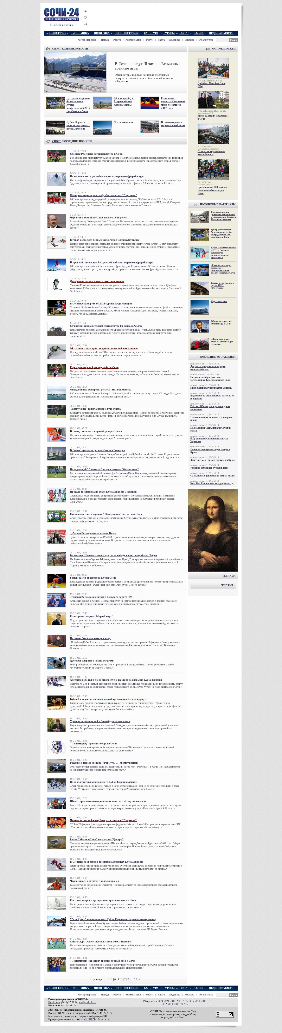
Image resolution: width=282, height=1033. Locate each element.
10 (135, 979)
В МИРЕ (199, 33)
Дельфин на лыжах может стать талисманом (97, 281)
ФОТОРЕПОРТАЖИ (224, 48)
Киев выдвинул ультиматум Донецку (211, 387)
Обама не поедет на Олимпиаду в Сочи (221, 322)
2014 (197, 1001)
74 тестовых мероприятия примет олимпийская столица (104, 348)
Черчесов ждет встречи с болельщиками (94, 880)
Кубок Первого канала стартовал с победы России (78, 125)
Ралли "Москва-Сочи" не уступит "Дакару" (96, 839)
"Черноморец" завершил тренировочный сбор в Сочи (102, 960)
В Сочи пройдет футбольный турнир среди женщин (101, 303)
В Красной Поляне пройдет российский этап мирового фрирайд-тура (111, 262)
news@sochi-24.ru (69, 1005)
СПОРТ (184, 33)
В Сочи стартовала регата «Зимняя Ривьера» (97, 450)
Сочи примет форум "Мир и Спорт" (91, 616)
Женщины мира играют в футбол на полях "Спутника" (103, 195)
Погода (105, 39)
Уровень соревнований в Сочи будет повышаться (100, 721)
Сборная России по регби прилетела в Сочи (96, 153)
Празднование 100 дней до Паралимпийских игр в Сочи (212, 190)
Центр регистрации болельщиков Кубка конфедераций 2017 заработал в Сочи (221, 233)
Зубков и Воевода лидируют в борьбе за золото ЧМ (101, 596)
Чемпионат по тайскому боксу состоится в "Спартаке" (103, 820)
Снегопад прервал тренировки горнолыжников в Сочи (103, 900)
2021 (166, 1001)
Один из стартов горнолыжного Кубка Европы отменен (103, 781)
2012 (164, 1004)
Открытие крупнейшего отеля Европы (211, 153)
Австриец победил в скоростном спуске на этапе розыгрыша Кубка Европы (116, 679)
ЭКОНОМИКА (80, 33)
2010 (176, 1004)
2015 (191, 1001)
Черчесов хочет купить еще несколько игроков (98, 217)
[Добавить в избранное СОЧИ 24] (85, 21)
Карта (161, 39)
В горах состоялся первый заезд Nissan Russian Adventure (104, 239)
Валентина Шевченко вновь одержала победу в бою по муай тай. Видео (113, 555)
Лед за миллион (123, 122)
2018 (172, 1001)
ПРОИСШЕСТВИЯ (127, 33)
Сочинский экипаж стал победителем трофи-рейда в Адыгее (106, 325)
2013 (203, 1001)
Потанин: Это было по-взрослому (90, 638)
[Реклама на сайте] (213, 570)
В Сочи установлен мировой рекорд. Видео (96, 431)
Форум (149, 39)
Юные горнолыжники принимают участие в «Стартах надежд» (108, 801)
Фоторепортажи (87, 39)
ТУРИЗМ (169, 33)
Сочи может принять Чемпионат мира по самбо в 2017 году (173, 103)
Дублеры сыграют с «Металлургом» (92, 660)
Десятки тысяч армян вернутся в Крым (212, 460)
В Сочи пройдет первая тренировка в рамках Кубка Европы (106, 861)
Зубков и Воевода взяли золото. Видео (93, 533)
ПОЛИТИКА (102, 33)
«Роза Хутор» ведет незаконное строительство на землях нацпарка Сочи (223, 269)
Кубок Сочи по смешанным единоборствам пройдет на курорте (108, 698)
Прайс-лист (54, 1002)
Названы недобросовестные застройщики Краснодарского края (210, 378)
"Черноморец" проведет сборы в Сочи (93, 743)
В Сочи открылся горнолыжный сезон (173, 123)
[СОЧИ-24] (61, 20)
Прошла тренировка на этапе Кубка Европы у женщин (103, 491)
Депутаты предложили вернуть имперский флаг (207, 368)
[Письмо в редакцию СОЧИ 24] (85, 24)
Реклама (189, 39)
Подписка (174, 39)
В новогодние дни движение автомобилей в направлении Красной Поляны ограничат (223, 216)
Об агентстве (206, 39)
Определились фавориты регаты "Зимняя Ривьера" (101, 389)
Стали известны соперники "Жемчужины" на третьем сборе (106, 513)
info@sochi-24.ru (87, 1002)
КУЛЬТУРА (151, 33)
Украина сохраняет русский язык (209, 467)
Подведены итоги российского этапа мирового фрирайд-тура (107, 176)
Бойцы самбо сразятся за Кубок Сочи (93, 577)
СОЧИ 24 (90, 1019)
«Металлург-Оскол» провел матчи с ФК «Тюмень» (101, 941)
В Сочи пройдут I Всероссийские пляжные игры (124, 101)
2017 (179, 1001)
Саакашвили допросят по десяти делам (212, 475)
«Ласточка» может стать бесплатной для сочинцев (222, 341)
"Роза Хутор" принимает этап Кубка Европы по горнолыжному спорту (113, 919)
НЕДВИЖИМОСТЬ (221, 33)
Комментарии (133, 39)
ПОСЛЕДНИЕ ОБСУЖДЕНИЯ (218, 356)
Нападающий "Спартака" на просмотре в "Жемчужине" (104, 469)
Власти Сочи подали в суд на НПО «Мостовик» (222, 285)
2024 (160, 1001)
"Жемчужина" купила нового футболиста (95, 408)
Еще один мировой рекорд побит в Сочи (94, 367)
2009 (182, 1004)
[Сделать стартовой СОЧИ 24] (85, 15)
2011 (170, 1004)
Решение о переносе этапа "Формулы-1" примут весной (103, 762)
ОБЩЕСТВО (57, 33)
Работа (117, 39)
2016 (185, 1001)
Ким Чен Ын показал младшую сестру (211, 483)
